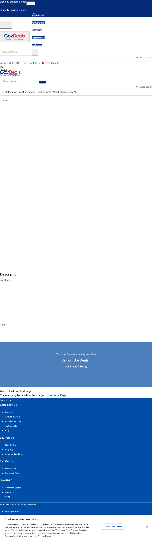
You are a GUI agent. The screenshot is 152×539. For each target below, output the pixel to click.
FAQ (25, 63)
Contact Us (34, 63)
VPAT (7, 497)
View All (72, 92)
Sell (19, 63)
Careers (8, 412)
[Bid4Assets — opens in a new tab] (37, 45)
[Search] (42, 82)
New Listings (59, 92)
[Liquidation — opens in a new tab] (38, 37)
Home (4, 100)
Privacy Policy (44, 536)
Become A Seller (12, 473)
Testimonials (11, 426)
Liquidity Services (13, 421)
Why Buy (9, 449)
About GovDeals (12, 417)
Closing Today (44, 92)
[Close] (147, 526)
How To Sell (10, 468)
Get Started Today (76, 366)
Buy (13, 63)
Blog (7, 430)
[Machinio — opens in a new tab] (37, 30)
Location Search (26, 92)
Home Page (59, 395)
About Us (5, 63)
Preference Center (113, 526)
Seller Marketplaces (14, 454)
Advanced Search (144, 87)
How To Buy (10, 445)
